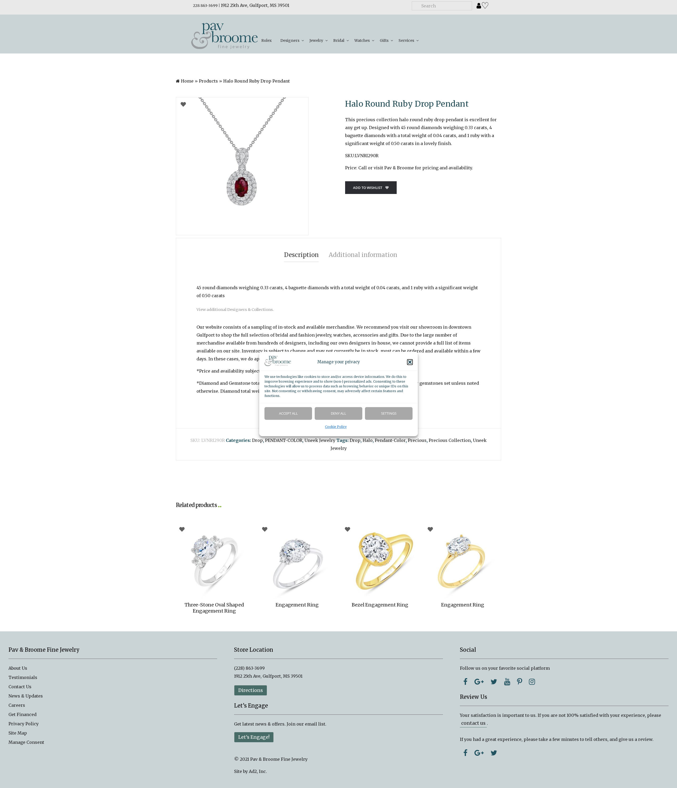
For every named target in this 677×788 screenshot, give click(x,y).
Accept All (288, 413)
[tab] (301, 255)
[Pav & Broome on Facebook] (465, 681)
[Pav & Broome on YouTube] (507, 681)
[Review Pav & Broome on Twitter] (494, 753)
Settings (388, 413)
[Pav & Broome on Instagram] (531, 681)
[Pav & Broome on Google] (479, 681)
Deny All (338, 413)
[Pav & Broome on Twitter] (494, 681)
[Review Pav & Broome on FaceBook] (465, 753)
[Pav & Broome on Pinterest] (519, 681)
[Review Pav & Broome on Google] (479, 753)
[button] (410, 362)
